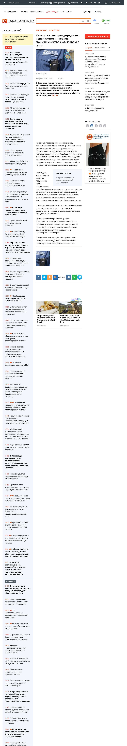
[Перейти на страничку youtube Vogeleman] (91, 2)
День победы (52, 11)
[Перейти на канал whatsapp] (99, 2)
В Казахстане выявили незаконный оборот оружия (65, 180)
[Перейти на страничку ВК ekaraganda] (82, 2)
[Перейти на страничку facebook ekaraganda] (86, 2)
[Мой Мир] (55, 277)
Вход (99, 11)
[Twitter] (44, 277)
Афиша (24, 11)
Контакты (32, 2)
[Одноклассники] (49, 277)
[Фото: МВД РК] (43, 258)
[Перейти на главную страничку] (5, 3)
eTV (62, 11)
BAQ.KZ (60, 78)
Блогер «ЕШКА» (37, 11)
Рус (89, 11)
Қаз (85, 11)
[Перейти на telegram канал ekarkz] (95, 2)
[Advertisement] (60, 119)
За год (102, 47)
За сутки (88, 47)
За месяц (95, 47)
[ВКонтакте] (38, 277)
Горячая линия (13, 3)
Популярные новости (96, 43)
